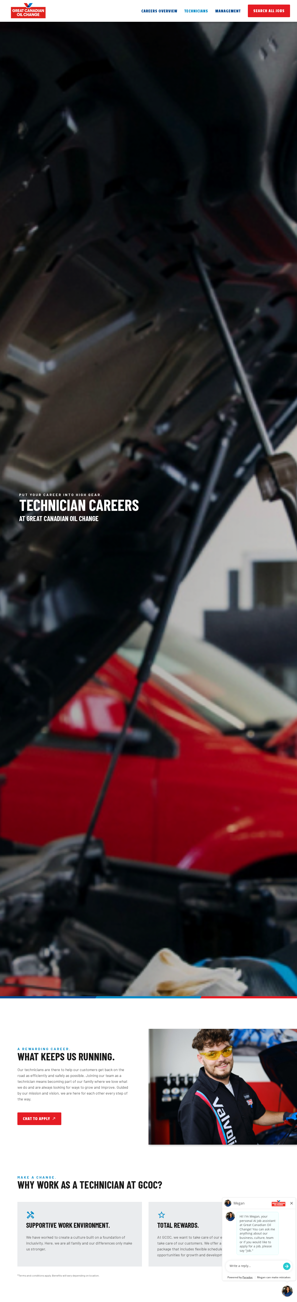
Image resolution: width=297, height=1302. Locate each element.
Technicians (196, 11)
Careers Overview (159, 11)
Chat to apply (39, 1118)
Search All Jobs (269, 10)
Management (228, 11)
